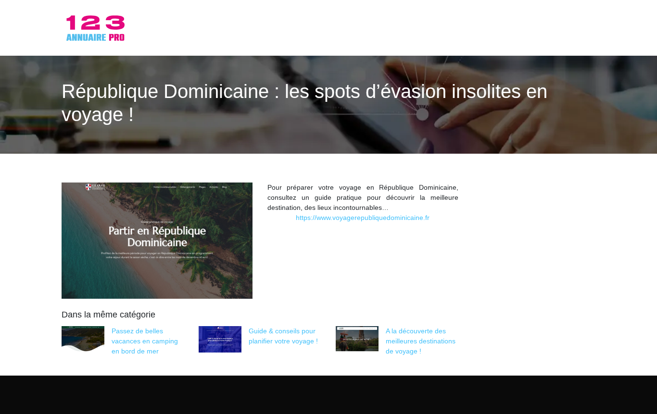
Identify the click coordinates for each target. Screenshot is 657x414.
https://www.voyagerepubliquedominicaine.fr (363, 217)
